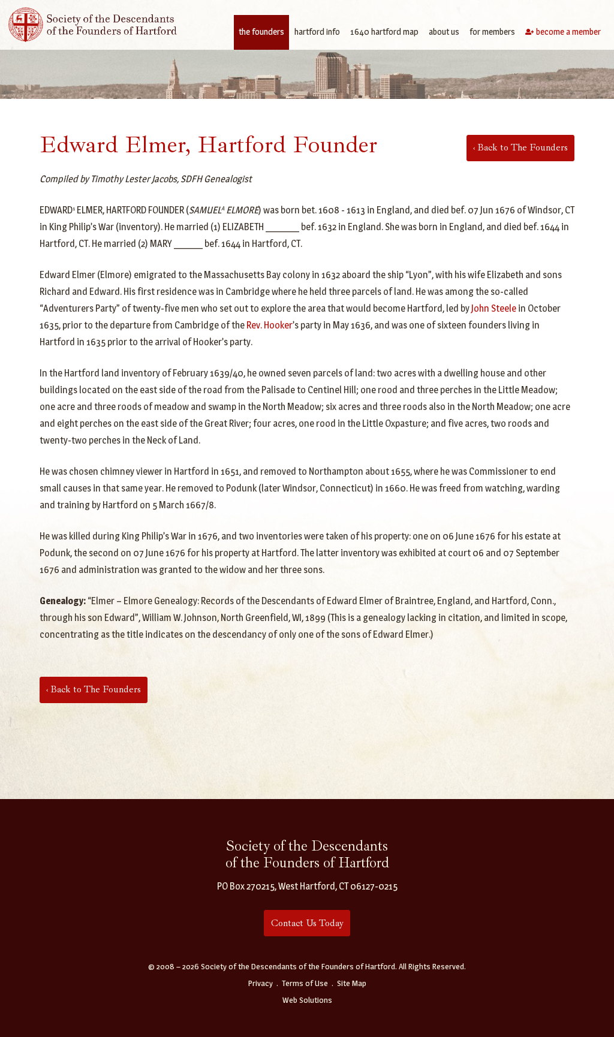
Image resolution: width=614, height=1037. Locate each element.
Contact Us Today (307, 923)
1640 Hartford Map (384, 31)
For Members (492, 31)
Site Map (351, 983)
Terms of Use (305, 983)
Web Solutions (307, 1000)
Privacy (260, 983)
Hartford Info (317, 31)
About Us (444, 31)
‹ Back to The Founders (520, 147)
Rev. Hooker (269, 325)
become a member (568, 31)
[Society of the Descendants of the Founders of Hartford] (92, 23)
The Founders (261, 31)
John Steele (493, 308)
